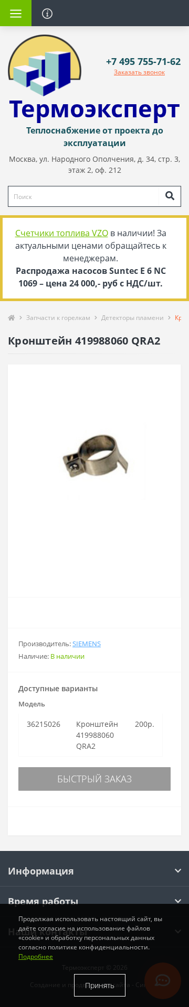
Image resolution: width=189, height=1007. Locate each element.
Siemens (86, 643)
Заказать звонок (139, 72)
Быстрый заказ (94, 778)
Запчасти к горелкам (58, 317)
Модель (31, 704)
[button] (143, 61)
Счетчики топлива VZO (61, 233)
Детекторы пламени (132, 317)
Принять (99, 985)
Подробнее (35, 956)
